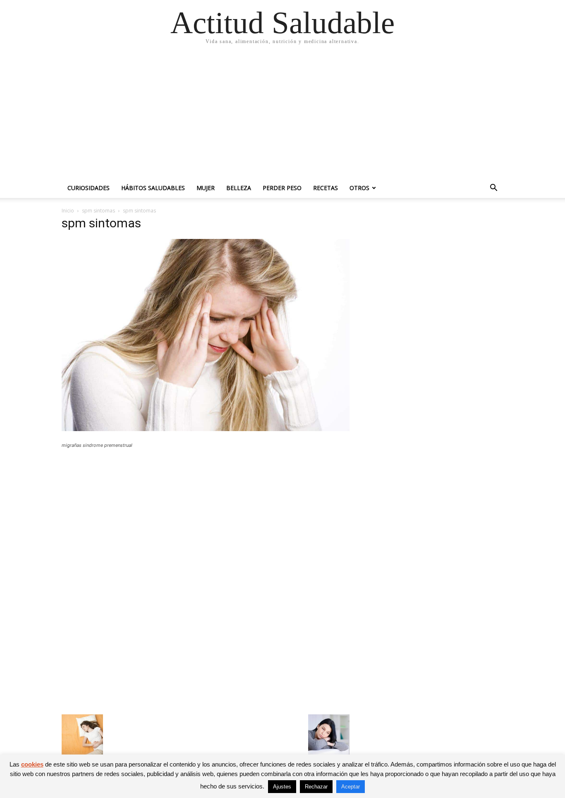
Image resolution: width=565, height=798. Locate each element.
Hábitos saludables (153, 188)
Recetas (325, 188)
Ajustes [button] (282, 787)
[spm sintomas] (206, 428)
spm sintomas (98, 210)
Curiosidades (88, 188)
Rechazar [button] (316, 787)
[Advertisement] (282, 116)
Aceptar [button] (350, 787)
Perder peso (282, 188)
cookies (32, 764)
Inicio (68, 210)
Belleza (238, 188)
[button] (493, 189)
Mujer (205, 188)
